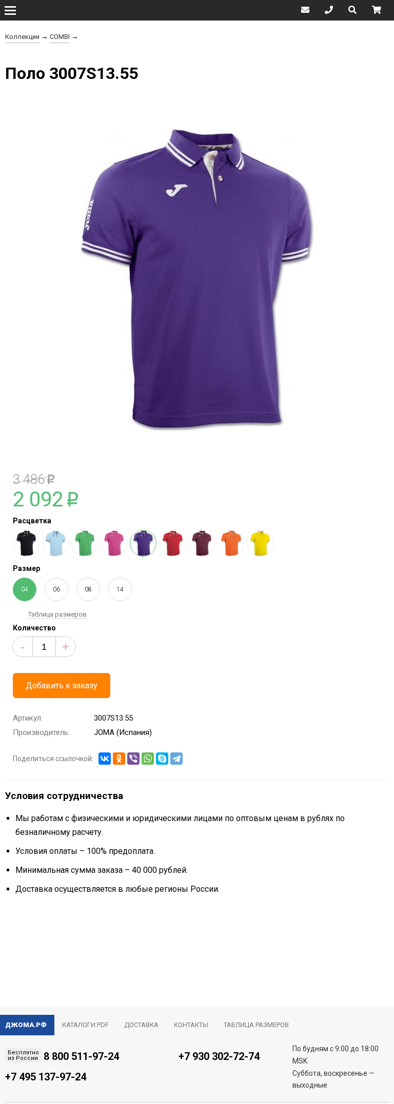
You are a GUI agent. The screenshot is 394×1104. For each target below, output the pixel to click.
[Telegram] (176, 758)
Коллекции (22, 36)
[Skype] (162, 758)
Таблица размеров (57, 614)
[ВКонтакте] (104, 758)
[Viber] (133, 758)
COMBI (60, 36)
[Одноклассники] (119, 758)
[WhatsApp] (148, 758)
